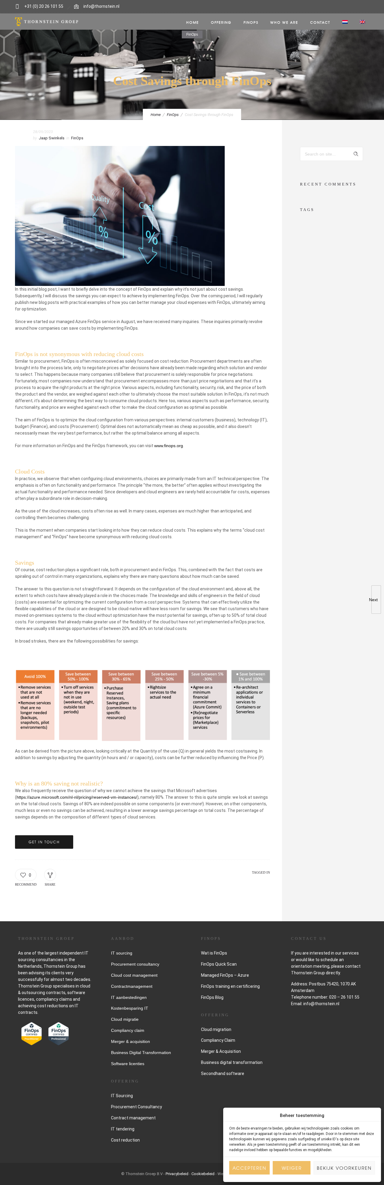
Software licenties (127, 1063)
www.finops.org (168, 445)
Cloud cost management (134, 975)
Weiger (292, 1168)
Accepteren (249, 1168)
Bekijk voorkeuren (344, 1168)
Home (192, 22)
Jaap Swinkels (51, 138)
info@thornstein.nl (101, 6)
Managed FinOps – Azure (225, 975)
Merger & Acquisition (221, 1051)
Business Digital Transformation (141, 1052)
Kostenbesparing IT (129, 1008)
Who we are (284, 22)
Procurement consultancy (135, 964)
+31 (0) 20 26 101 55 (43, 6)
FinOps (251, 22)
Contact (320, 22)
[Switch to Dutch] (345, 22)
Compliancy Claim (218, 1040)
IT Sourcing (122, 1095)
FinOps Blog (212, 997)
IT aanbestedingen (129, 997)
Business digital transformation (231, 1062)
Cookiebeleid (202, 1174)
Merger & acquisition (130, 1041)
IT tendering (122, 1129)
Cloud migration (216, 1029)
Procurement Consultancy (136, 1106)
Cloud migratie (125, 1019)
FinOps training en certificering (230, 986)
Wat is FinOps (214, 953)
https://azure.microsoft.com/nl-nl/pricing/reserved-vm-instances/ (76, 797)
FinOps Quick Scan (219, 964)
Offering (221, 22)
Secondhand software (222, 1073)
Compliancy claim (127, 1030)
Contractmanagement (131, 986)
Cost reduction (125, 1140)
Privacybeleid (177, 1174)
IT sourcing (121, 953)
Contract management (133, 1117)
